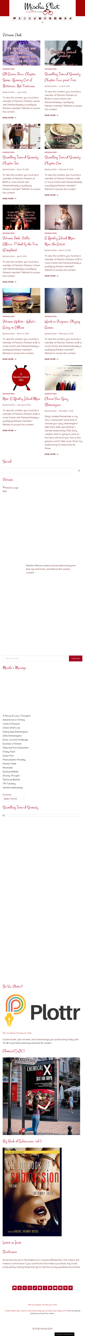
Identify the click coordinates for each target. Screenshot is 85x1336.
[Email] (60, 18)
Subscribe (76, 658)
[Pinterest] (50, 18)
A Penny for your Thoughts (17, 715)
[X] (70, 18)
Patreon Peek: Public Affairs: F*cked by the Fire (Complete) (20, 244)
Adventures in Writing (14, 719)
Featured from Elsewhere (16, 747)
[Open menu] (43, 22)
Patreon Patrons (34, 565)
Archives (7, 794)
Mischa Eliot (10, 92)
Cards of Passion (11, 723)
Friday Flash (9, 751)
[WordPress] (65, 18)
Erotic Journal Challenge (15, 739)
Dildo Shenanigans (12, 735)
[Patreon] (14, 18)
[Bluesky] (40, 18)
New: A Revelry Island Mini (21, 398)
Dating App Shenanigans (15, 731)
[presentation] (21, 53)
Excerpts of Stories (12, 743)
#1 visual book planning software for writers (29, 1043)
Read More (9, 118)
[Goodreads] (24, 18)
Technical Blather (11, 779)
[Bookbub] (50, 1288)
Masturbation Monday (14, 759)
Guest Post (8, 755)
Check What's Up (11, 727)
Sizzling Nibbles (10, 771)
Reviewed (8, 767)
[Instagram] (45, 18)
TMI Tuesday (9, 783)
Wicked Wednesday (13, 787)
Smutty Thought (11, 775)
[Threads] (30, 18)
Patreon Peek (8, 69)
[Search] (79, 470)
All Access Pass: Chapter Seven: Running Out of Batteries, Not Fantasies (19, 80)
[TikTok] (35, 18)
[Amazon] (19, 18)
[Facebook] (55, 18)
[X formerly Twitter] (70, 1288)
